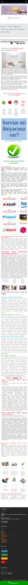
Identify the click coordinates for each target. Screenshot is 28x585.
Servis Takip (4, 554)
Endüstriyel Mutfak (5, 535)
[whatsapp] (11, 573)
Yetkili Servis (4, 542)
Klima (2, 530)
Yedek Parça (3, 541)
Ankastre (3, 534)
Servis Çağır (4, 551)
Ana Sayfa (4, 26)
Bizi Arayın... (14, 583)
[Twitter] (7, 573)
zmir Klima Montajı (7, 410)
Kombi (2, 531)
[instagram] (9, 573)
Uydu (2, 538)
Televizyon (3, 533)
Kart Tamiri (3, 539)
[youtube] (2, 573)
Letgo (3, 562)
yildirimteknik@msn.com (6, 571)
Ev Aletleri (3, 537)
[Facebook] (4, 573)
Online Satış (4, 558)
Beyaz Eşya (3, 532)
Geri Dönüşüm (4, 540)
